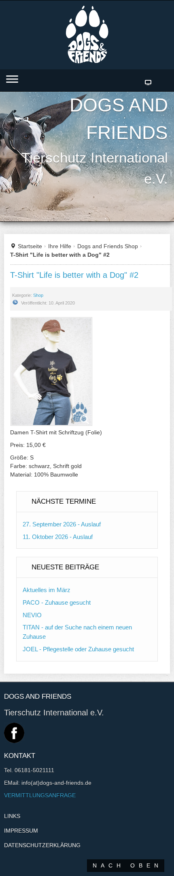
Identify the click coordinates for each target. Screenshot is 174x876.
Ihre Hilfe (59, 246)
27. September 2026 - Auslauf (62, 524)
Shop (38, 295)
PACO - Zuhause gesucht (57, 602)
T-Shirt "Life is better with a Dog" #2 (74, 275)
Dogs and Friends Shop (107, 246)
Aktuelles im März (46, 589)
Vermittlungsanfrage (40, 795)
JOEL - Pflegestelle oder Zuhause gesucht (78, 649)
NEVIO (32, 615)
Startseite (30, 246)
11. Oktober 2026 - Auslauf (58, 536)
